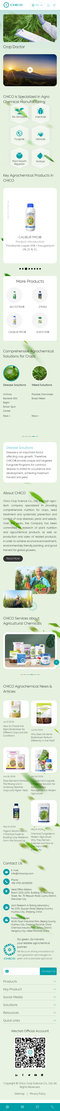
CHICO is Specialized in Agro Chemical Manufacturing (26, 99)
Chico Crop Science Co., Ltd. (36, 1087)
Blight (6, 402)
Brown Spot (9, 406)
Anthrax (7, 394)
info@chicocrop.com (22, 877)
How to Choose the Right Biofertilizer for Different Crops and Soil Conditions (15, 735)
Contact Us (12, 867)
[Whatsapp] (7, 1107)
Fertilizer (40, 161)
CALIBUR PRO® (17, 332)
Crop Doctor (14, 47)
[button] (20, 269)
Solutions (10, 1009)
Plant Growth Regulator (19, 162)
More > (6, 416)
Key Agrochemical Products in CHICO (28, 178)
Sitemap (20, 1097)
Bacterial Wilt (10, 398)
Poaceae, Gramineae (42, 394)
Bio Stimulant (19, 117)
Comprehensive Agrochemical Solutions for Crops (28, 353)
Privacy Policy (38, 1097)
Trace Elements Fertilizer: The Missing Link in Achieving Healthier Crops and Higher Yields (16, 790)
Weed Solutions (42, 384)
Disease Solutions (14, 384)
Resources (11, 1017)
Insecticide (40, 117)
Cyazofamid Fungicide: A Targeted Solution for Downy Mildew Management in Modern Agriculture (43, 791)
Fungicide (19, 139)
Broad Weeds (38, 398)
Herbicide (40, 139)
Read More (13, 562)
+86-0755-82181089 (21, 887)
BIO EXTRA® (17, 306)
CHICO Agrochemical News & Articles (27, 693)
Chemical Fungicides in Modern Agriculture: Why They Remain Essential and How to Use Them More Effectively (43, 846)
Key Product (12, 993)
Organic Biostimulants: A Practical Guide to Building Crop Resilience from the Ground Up (15, 840)
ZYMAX (43, 306)
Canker (6, 411)
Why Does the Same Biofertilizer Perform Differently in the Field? (43, 741)
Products (10, 985)
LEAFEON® (42, 332)
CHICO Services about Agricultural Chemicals (22, 625)
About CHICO (14, 497)
